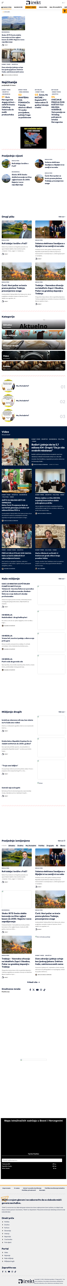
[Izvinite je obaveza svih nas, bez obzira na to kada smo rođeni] (51, 725)
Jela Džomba (41, 568)
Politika (6, 366)
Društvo (15, 64)
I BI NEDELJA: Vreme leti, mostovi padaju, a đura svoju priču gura (18, 638)
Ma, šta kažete (31, 846)
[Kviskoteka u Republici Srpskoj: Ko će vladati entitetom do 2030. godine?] (51, 747)
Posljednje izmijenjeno (16, 840)
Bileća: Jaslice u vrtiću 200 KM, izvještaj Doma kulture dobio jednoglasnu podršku (47, 500)
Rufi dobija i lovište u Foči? (14, 243)
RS (57, 846)
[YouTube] (37, 990)
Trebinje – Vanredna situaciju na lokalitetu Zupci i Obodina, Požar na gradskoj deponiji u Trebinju (49, 289)
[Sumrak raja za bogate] (51, 791)
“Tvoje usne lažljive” (10, 765)
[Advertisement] (33, 200)
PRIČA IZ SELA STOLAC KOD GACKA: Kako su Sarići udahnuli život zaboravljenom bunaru (16, 555)
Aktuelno (38, 89)
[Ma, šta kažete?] (8, 385)
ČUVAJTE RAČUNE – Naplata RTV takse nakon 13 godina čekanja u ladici (42, 101)
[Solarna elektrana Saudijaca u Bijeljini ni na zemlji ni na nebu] (39, 163)
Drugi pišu (15, 160)
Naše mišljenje (10, 335)
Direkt (6, 45)
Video (6, 356)
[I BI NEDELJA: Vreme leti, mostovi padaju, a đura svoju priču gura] (51, 642)
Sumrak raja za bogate (11, 788)
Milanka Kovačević (9, 568)
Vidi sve (60, 841)
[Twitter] (33, 990)
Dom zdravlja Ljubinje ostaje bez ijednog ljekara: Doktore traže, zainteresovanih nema (13, 69)
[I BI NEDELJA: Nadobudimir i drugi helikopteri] (51, 620)
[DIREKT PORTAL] (33, 2)
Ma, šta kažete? (22, 386)
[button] (64, 11)
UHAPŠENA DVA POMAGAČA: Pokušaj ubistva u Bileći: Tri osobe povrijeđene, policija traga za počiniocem (25, 107)
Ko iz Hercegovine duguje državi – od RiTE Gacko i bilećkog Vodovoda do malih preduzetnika (8, 106)
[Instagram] (41, 990)
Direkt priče (6, 64)
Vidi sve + (62, 217)
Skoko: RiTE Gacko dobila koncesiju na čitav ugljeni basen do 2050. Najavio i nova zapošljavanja (22, 179)
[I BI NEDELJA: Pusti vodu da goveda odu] (51, 664)
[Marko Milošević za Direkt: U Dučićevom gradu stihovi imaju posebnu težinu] (50, 536)
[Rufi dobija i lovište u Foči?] (6, 163)
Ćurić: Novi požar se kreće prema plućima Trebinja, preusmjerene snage (14, 288)
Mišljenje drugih (10, 345)
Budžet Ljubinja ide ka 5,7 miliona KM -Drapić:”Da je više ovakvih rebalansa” (48, 447)
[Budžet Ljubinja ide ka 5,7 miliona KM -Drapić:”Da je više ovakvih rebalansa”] (15, 451)
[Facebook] (30, 990)
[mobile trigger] (3, 2)
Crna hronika (24, 92)
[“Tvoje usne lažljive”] (51, 769)
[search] (59, 3)
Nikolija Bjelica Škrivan (11, 75)
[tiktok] (44, 990)
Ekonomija (6, 32)
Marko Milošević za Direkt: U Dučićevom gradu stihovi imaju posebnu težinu (47, 555)
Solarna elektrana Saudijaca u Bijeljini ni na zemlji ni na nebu (54, 164)
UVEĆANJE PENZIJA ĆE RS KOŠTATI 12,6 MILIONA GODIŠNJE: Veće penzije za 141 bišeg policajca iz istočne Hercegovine (58, 110)
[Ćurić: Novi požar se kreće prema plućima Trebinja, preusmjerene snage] (39, 178)
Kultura (48, 550)
